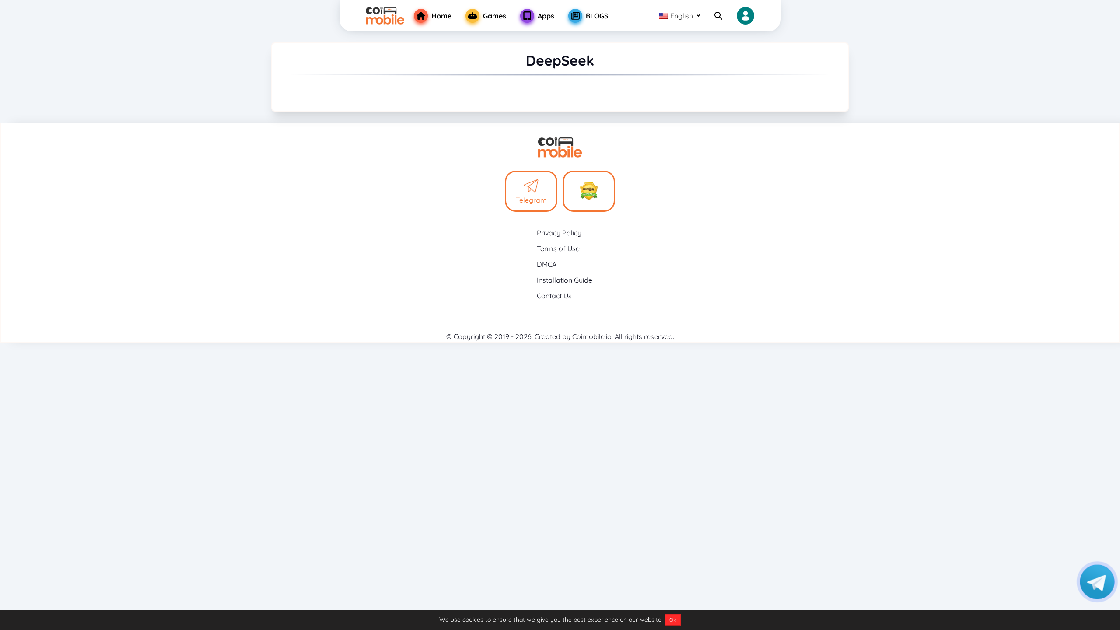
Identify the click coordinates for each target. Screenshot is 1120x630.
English (681, 15)
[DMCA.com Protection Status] (589, 191)
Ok (672, 619)
